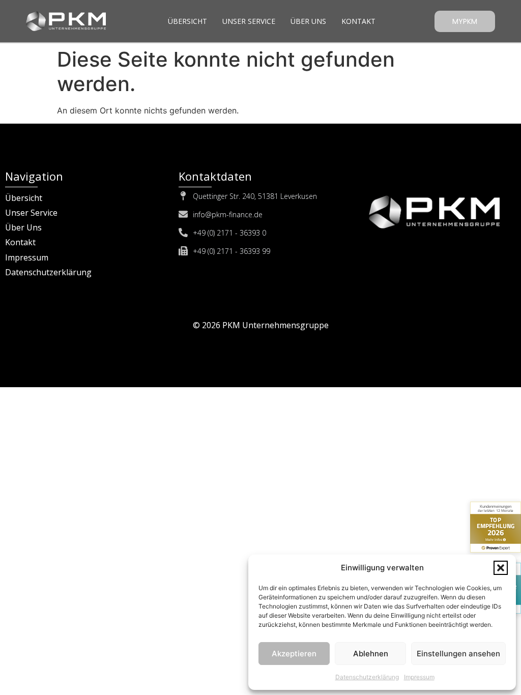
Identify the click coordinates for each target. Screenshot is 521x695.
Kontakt (358, 21)
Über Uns (308, 21)
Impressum (419, 677)
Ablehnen (370, 653)
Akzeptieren (294, 653)
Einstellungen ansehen (458, 653)
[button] (501, 568)
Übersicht (187, 21)
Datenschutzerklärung (367, 677)
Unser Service (248, 21)
